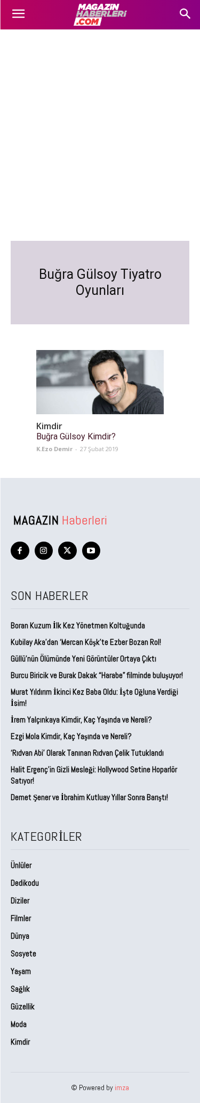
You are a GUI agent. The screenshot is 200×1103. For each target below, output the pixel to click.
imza (122, 1087)
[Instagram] (44, 551)
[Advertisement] (100, 135)
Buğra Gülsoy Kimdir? (76, 436)
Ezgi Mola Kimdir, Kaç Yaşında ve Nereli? (72, 736)
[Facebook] (20, 551)
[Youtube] (91, 551)
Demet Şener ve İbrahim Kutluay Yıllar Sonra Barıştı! (89, 797)
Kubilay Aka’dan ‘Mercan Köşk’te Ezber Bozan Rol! (86, 642)
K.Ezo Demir (54, 449)
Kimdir (49, 426)
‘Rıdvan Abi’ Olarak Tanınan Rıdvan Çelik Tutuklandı (87, 753)
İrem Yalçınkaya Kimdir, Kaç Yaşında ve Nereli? (82, 719)
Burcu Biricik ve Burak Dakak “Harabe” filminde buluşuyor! (97, 675)
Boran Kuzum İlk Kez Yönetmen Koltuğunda (78, 625)
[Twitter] (67, 551)
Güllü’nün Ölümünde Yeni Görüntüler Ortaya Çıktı (83, 658)
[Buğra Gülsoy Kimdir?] (100, 382)
